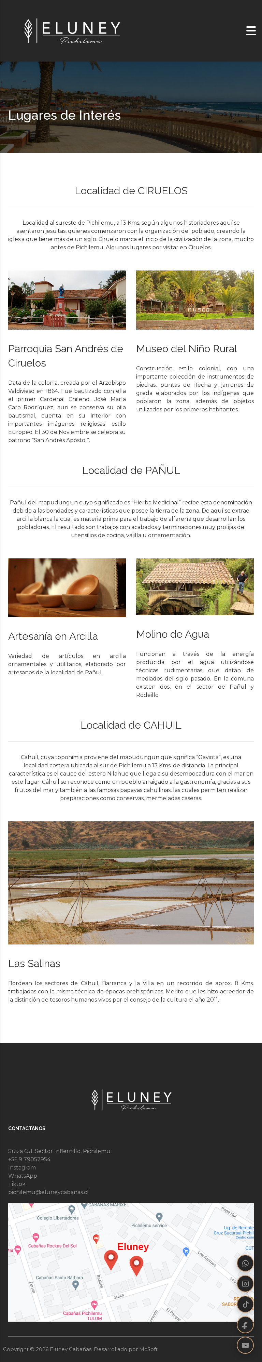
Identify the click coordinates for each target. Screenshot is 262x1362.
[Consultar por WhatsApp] (245, 1263)
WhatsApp (22, 1176)
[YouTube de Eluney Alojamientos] (245, 1345)
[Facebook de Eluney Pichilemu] (245, 1324)
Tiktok (17, 1184)
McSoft (148, 1349)
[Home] (71, 30)
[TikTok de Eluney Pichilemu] (245, 1304)
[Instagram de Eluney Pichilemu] (245, 1283)
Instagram (22, 1167)
